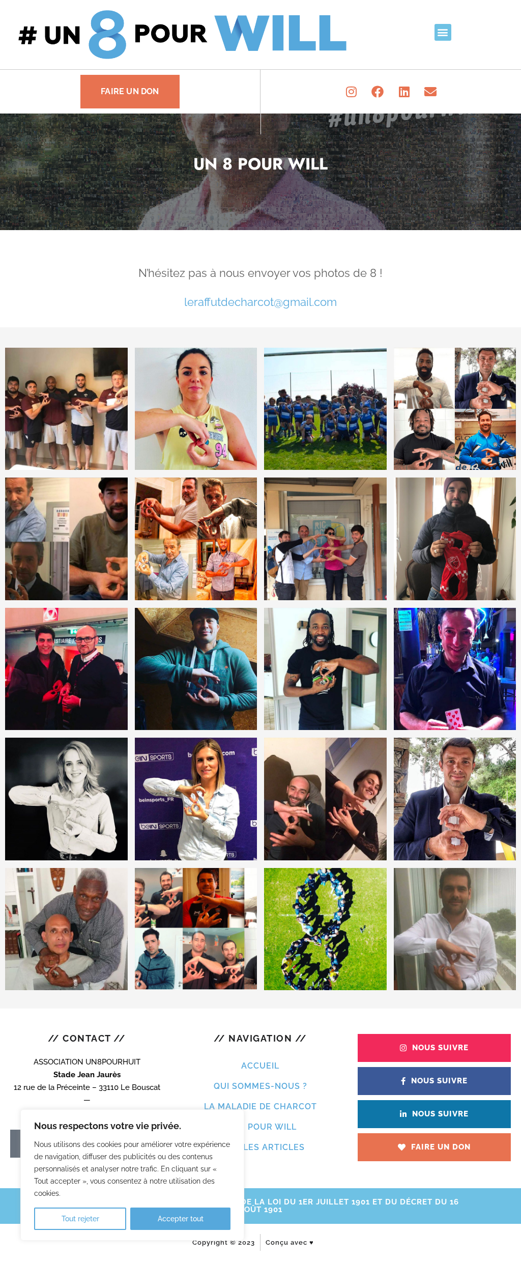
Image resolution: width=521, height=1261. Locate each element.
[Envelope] (430, 91)
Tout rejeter (80, 1219)
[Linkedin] (404, 91)
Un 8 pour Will (260, 1127)
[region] (132, 1175)
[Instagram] (351, 91)
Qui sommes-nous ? (260, 1086)
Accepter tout (181, 1219)
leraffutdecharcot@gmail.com (260, 302)
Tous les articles (260, 1147)
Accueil (260, 1066)
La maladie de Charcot (260, 1106)
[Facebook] (377, 91)
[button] (443, 32)
